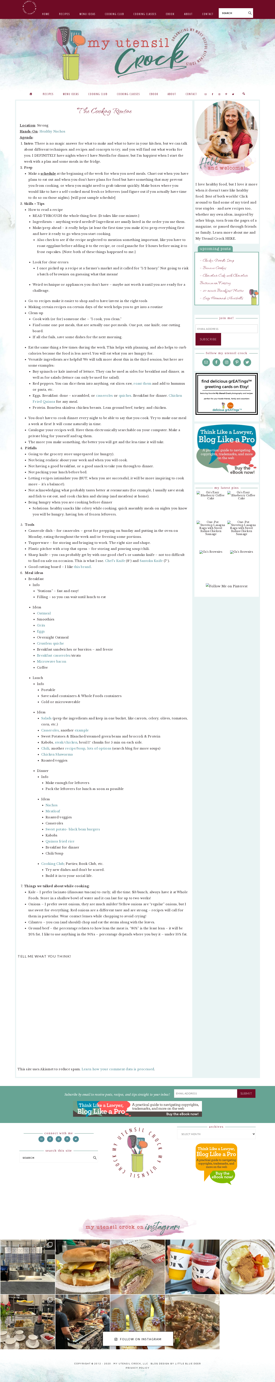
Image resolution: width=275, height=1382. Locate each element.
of (96, 748)
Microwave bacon (51, 661)
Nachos (52, 805)
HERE (230, 239)
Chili (45, 748)
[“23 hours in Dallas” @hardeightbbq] (82, 1322)
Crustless (44, 643)
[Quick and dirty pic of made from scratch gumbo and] (192, 1322)
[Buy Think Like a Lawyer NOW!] (216, 1189)
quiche (58, 643)
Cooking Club (52, 864)
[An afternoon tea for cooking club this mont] (27, 1322)
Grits (41, 625)
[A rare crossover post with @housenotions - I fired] (247, 1322)
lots (90, 748)
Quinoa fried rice (60, 841)
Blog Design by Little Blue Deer (176, 1364)
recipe (70, 748)
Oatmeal (44, 613)
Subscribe (208, 339)
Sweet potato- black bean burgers (73, 829)
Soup (81, 748)
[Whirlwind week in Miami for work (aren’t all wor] (27, 1267)
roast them (142, 384)
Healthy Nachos (53, 131)
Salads (46, 718)
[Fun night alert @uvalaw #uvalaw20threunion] (82, 1267)
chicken (71, 742)
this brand (82, 567)
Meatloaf (53, 811)
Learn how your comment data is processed (118, 1069)
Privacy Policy (138, 1368)
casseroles (104, 396)
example (82, 730)
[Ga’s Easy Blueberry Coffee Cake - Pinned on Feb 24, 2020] (211, 497)
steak (59, 742)
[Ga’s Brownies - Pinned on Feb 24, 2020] (211, 554)
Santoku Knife (151, 561)
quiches (125, 396)
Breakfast (44, 655)
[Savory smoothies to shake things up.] (247, 1267)
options (105, 748)
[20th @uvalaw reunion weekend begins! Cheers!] (192, 1267)
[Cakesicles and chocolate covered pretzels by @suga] (137, 1322)
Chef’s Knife (115, 561)
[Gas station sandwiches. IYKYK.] (137, 1267)
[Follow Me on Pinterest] (227, 588)
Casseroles (50, 730)
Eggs (41, 631)
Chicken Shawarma (57, 754)
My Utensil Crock (94, 77)
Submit (246, 1093)
